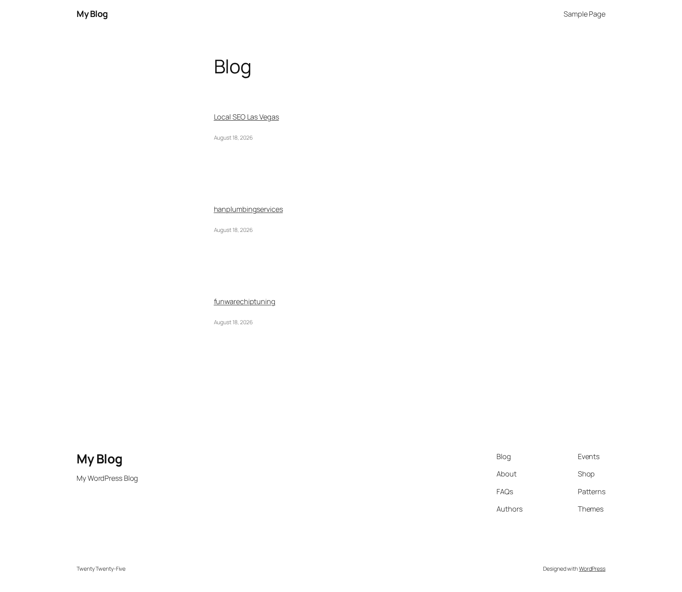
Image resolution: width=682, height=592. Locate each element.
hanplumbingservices (248, 209)
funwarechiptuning (244, 301)
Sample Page (584, 14)
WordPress (592, 568)
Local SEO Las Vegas (246, 116)
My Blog (92, 14)
